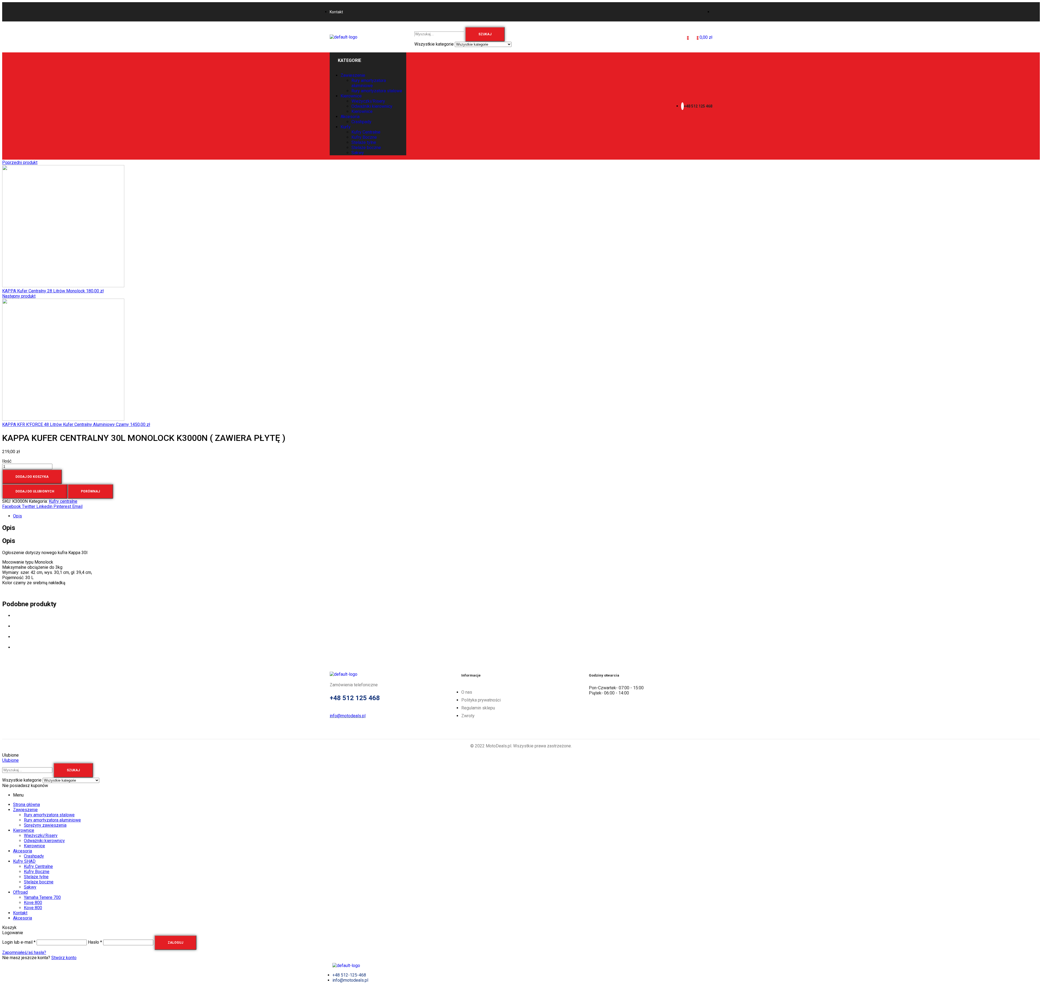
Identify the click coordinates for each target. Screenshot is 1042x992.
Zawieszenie (25, 809)
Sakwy (30, 887)
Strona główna (26, 804)
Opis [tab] (8, 528)
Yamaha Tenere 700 (42, 897)
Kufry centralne (63, 501)
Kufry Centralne (38, 866)
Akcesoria (22, 851)
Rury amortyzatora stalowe (49, 814)
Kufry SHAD (24, 861)
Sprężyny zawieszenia (45, 825)
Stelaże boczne (38, 881)
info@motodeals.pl (348, 715)
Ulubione (10, 760)
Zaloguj (175, 942)
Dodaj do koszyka (32, 477)
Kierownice (23, 830)
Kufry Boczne (36, 871)
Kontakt (20, 912)
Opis (17, 516)
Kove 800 (33, 902)
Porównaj (90, 491)
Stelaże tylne (36, 876)
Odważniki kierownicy (44, 840)
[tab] (526, 516)
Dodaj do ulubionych (34, 491)
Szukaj (484, 34)
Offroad (20, 892)
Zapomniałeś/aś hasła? (24, 952)
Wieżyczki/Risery (41, 835)
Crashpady (34, 856)
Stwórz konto (64, 957)
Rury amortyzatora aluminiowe (52, 820)
